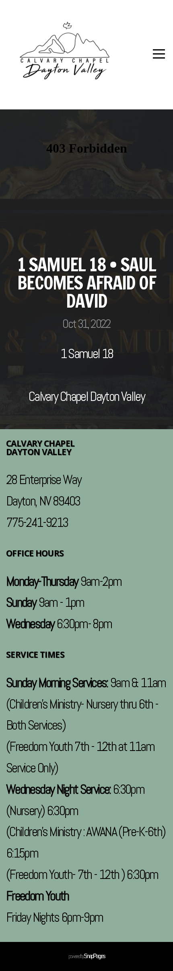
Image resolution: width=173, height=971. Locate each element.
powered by (86, 956)
